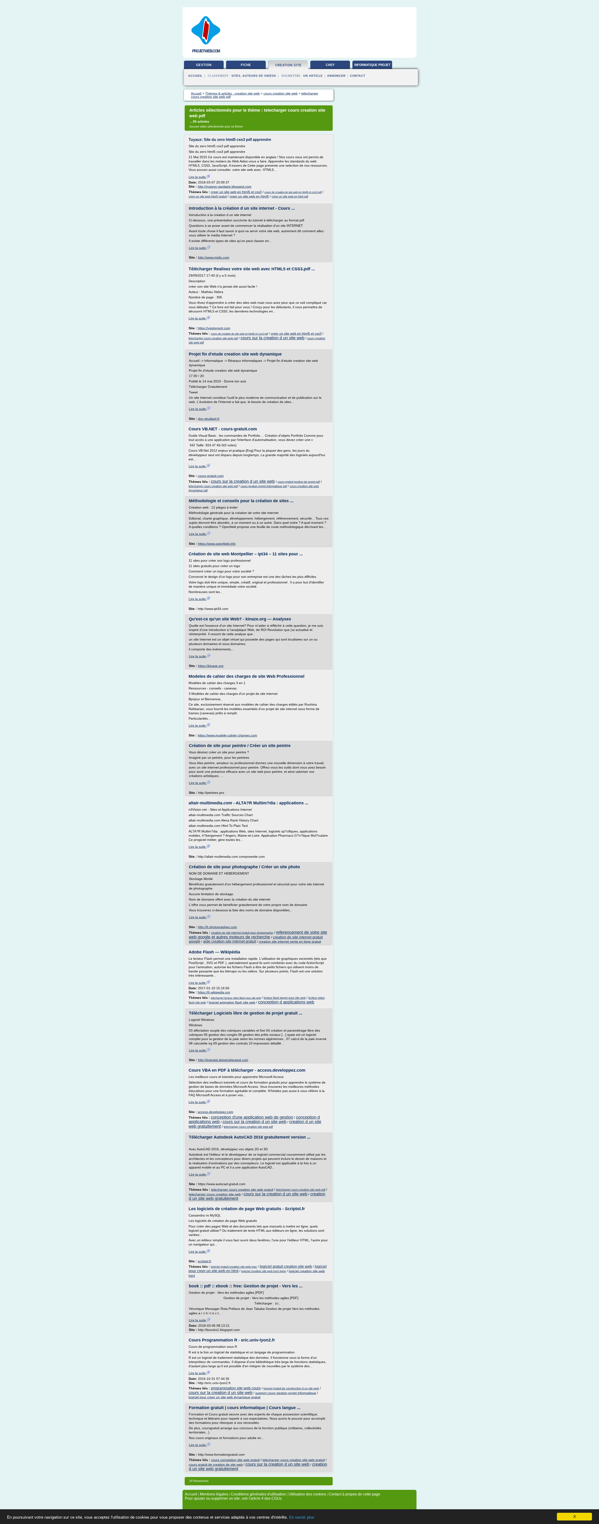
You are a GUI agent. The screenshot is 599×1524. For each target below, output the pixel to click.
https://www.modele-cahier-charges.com (227, 735)
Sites (236, 75)
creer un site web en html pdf (290, 196)
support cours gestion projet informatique (285, 1393)
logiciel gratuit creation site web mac (234, 1266)
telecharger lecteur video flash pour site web (236, 997)
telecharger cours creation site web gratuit (242, 1189)
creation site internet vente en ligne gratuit (290, 941)
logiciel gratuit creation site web (286, 1266)
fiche (246, 65)
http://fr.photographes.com (217, 927)
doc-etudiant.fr (208, 419)
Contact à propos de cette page (354, 1494)
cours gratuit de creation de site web (216, 1464)
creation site (288, 65)
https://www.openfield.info (217, 544)
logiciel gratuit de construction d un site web (291, 1388)
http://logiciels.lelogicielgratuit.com (223, 1060)
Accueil (195, 75)
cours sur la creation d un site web (272, 338)
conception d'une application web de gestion (252, 1117)
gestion (204, 65)
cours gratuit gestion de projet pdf (299, 482)
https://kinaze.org (210, 666)
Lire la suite (198, 177)
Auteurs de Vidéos (259, 75)
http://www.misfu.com (213, 257)
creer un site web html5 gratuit (208, 196)
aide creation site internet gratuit (229, 941)
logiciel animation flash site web (232, 1002)
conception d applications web (286, 1002)
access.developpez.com (215, 1112)
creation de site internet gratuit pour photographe (242, 932)
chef (330, 65)
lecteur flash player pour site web (285, 998)
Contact (357, 75)
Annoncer (336, 75)
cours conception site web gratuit (235, 1460)
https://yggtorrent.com (214, 328)
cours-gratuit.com (211, 476)
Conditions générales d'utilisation (258, 1494)
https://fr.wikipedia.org (214, 992)
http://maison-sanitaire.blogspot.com (225, 186)
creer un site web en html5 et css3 (236, 192)
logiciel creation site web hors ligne (263, 1271)
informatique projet (372, 65)
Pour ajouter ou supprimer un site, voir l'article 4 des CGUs (233, 1498)
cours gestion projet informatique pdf (264, 486)
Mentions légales (214, 1494)
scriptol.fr (204, 1261)
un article (313, 75)
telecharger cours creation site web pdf (213, 338)
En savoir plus (301, 1517)
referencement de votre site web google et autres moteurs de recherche (258, 934)
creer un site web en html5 (249, 196)
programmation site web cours (236, 1388)
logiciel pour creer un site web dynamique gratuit (224, 1397)
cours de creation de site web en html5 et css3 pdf (292, 192)
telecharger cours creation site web (215, 1194)
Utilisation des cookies (307, 1494)
